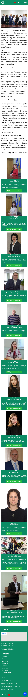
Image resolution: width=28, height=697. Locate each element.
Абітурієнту (5, 663)
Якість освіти (5, 670)
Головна (4, 656)
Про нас (4, 659)
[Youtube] (15, 2)
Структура (5, 661)
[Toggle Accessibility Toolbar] (25, 694)
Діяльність (5, 668)
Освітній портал (6, 672)
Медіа (3, 677)
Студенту (4, 665)
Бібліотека (5, 675)
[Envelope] (18, 2)
